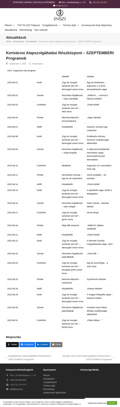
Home (8, 41)
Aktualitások (11, 30)
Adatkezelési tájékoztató (54, 392)
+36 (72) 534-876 (99, 2)
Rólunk (8, 25)
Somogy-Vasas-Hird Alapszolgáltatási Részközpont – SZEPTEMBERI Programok (85, 358)
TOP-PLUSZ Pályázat (28, 25)
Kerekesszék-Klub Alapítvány (97, 25)
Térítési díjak (69, 25)
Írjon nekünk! (41, 30)
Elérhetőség (26, 30)
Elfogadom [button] (112, 403)
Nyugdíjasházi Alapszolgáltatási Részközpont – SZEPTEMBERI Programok (29, 358)
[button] (12, 344)
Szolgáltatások (49, 25)
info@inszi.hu (62, 6)
